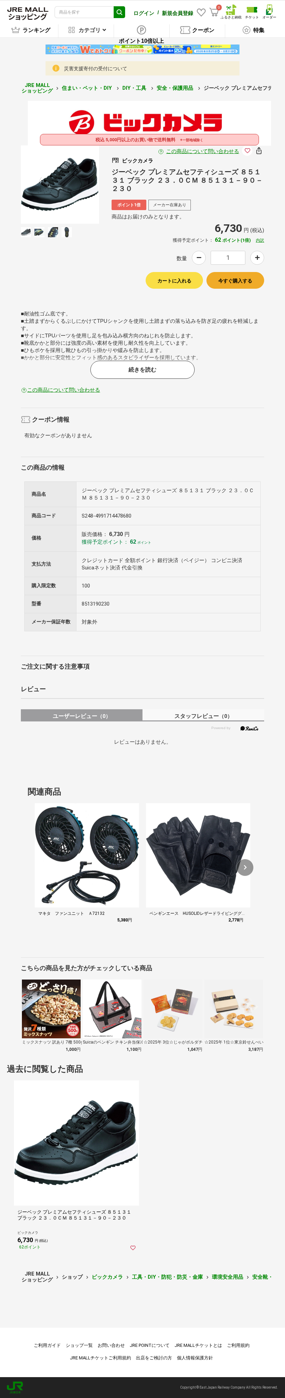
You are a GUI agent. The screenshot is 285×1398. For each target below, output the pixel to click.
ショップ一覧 (79, 1345)
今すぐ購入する (235, 280)
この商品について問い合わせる (202, 151)
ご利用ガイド (47, 1345)
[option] (60, 184)
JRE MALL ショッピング (37, 88)
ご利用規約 (238, 1345)
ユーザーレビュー (82, 716)
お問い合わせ (111, 1345)
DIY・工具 (135, 88)
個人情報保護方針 (195, 1357)
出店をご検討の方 (154, 1357)
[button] (245, 867)
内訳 (260, 240)
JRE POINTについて (150, 1345)
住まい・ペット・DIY (87, 88)
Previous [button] (43, 184)
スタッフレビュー (203, 716)
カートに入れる (174, 280)
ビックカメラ (107, 1277)
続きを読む (142, 369)
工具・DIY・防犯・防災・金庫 (167, 1277)
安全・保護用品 (176, 88)
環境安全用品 (227, 1277)
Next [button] (76, 184)
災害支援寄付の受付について (95, 68)
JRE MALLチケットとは (198, 1345)
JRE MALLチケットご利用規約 (100, 1357)
